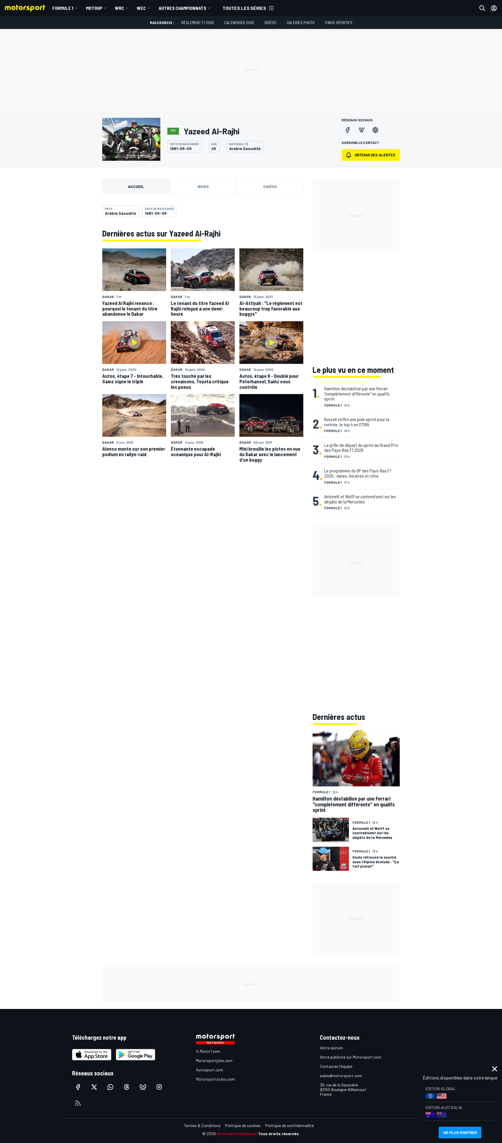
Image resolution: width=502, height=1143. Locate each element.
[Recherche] (482, 8)
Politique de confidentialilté (289, 1125)
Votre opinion (331, 1047)
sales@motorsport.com (341, 1075)
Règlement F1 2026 (197, 22)
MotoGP (94, 8)
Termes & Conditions (202, 1125)
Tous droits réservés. (279, 1133)
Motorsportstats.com (215, 1079)
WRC (119, 8)
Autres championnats (182, 8)
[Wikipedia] (361, 130)
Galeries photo (301, 22)
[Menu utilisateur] (494, 8)
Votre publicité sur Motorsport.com (350, 1056)
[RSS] (78, 1103)
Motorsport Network (237, 1133)
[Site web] (375, 130)
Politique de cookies (243, 1125)
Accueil (136, 186)
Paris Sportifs (338, 22)
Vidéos (270, 22)
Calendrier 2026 (239, 22)
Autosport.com (209, 1069)
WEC (141, 8)
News (203, 186)
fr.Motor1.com (208, 1051)
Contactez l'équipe (336, 1066)
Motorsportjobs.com (214, 1060)
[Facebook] (347, 130)
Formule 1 (62, 8)
